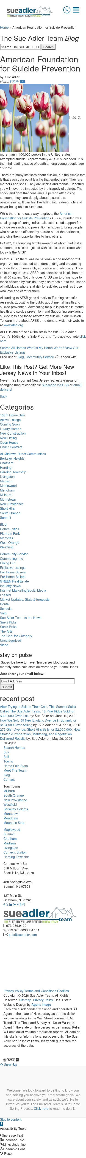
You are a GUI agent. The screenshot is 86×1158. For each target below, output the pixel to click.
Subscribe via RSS (55, 385)
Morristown (8, 499)
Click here (41, 1108)
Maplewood (8, 485)
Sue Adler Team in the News (20, 617)
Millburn (5, 494)
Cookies (63, 990)
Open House (9, 442)
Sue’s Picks (8, 626)
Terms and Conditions (40, 990)
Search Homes (14, 747)
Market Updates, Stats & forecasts (25, 599)
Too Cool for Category (16, 635)
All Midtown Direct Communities (23, 453)
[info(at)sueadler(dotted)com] (22, 904)
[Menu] (76, 10)
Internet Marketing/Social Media (23, 590)
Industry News (10, 585)
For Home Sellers (12, 576)
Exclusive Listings (12, 567)
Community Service (40, 357)
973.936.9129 (16, 925)
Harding (5, 467)
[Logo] (30, 11)
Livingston (7, 476)
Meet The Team (15, 770)
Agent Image (41, 1004)
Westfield (6, 547)
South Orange (10, 513)
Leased (5, 595)
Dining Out (7, 563)
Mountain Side (13, 822)
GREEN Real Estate (14, 581)
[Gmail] (17, 81)
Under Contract (11, 447)
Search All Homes (13, 347)
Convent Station (15, 852)
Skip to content (11, 1119)
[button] (1, 1124)
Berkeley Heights (12, 458)
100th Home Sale (12, 415)
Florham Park (10, 533)
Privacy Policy (13, 990)
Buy (6, 752)
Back (3, 396)
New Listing (8, 438)
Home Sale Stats (15, 765)
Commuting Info (11, 558)
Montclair (6, 538)
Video (4, 645)
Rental (4, 604)
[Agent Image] (29, 1055)
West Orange (9, 542)
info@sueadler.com (23, 934)
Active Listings (10, 419)
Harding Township (13, 472)
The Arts (6, 631)
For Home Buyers (13, 572)
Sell (6, 756)
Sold (3, 613)
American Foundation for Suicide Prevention (36, 215)
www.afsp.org (13, 325)
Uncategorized (10, 640)
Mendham (7, 490)
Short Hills (7, 508)
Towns (8, 761)
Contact (9, 779)
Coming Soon (10, 424)
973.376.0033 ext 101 (23, 930)
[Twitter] (13, 81)
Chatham (6, 463)
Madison (6, 481)
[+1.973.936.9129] (66, 9)
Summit (5, 517)
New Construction (13, 433)
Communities (9, 529)
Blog (20, 357)
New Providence (12, 504)
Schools (5, 608)
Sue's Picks (8, 622)
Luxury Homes (10, 428)
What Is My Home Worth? (45, 347)
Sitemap (25, 1000)
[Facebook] (10, 81)
